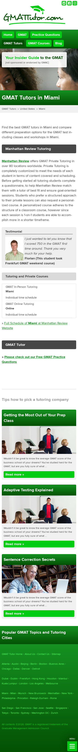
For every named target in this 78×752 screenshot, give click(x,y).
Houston (52, 678)
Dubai (5, 678)
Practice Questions (46, 35)
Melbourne (52, 683)
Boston (43, 663)
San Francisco (23, 708)
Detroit (36, 668)
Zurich (54, 712)
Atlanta (5, 663)
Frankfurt (25, 678)
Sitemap (56, 654)
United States (27, 108)
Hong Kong (38, 678)
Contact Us (43, 654)
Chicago (6, 668)
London (23, 683)
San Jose (38, 708)
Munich (22, 693)
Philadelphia (8, 698)
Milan (13, 693)
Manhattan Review (15, 161)
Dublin (14, 678)
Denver (26, 668)
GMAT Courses (39, 43)
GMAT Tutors (13, 43)
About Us (30, 654)
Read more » (14, 474)
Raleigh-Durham (39, 698)
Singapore (61, 708)
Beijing (24, 663)
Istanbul (63, 678)
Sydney (25, 712)
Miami (42, 108)
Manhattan (54, 693)
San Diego (7, 708)
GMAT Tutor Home (12, 654)
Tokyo (5, 712)
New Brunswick (37, 693)
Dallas (16, 668)
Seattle (50, 708)
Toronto (15, 712)
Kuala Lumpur (9, 683)
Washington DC (40, 712)
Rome (53, 698)
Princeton (22, 698)
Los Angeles (37, 683)
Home (8, 35)
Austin (15, 663)
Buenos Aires (56, 663)
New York (67, 693)
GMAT (22, 35)
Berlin (33, 663)
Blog (58, 43)
